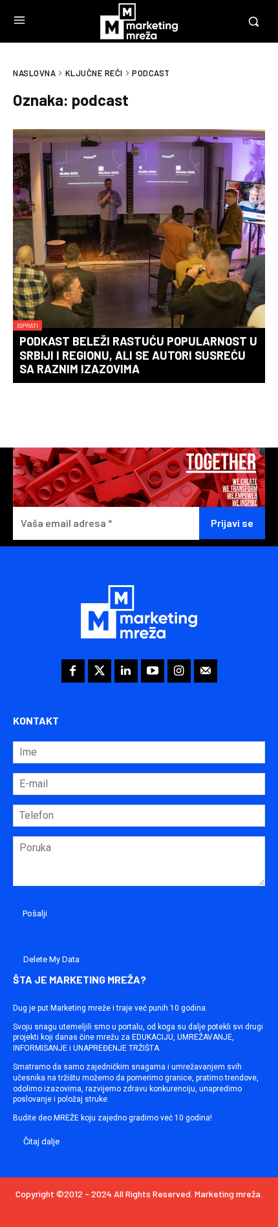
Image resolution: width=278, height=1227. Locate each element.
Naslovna (34, 73)
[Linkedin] (126, 671)
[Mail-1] (205, 671)
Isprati (27, 325)
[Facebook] (73, 671)
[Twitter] (99, 671)
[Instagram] (179, 671)
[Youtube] (152, 671)
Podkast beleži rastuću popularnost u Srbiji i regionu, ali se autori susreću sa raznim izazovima (138, 355)
